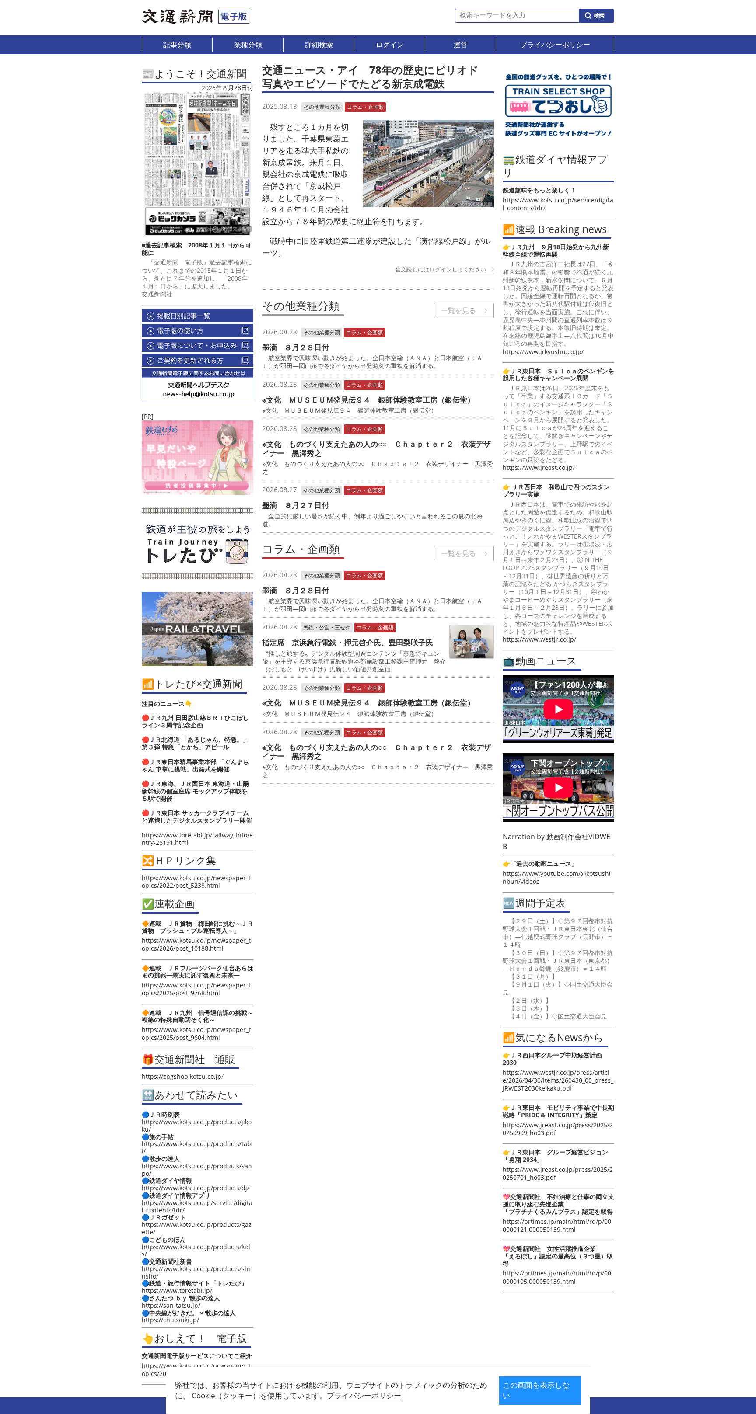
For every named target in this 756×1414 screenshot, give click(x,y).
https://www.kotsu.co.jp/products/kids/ (196, 1250)
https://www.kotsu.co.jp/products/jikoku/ (197, 1125)
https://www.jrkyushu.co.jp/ (543, 351)
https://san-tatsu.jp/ (171, 1305)
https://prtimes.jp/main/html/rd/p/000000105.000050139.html (557, 1277)
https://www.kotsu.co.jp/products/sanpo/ (197, 1170)
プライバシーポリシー (364, 1395)
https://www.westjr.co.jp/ (539, 639)
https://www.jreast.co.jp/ (539, 467)
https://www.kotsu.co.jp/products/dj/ (195, 1188)
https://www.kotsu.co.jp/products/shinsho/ (196, 1272)
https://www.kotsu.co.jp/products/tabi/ (196, 1147)
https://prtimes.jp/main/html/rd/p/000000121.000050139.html (557, 1225)
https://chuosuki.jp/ (170, 1320)
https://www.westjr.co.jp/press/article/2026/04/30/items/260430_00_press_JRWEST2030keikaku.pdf (558, 1080)
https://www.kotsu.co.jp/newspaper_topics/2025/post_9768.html (196, 989)
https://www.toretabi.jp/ (177, 1290)
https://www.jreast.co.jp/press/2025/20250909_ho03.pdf (558, 1129)
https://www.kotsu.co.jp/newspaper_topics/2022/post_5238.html (196, 881)
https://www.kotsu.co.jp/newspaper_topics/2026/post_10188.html (196, 944)
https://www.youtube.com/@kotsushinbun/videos (557, 877)
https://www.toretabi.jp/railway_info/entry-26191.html (197, 839)
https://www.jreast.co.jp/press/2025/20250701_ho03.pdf (558, 1173)
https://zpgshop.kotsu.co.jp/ (183, 1076)
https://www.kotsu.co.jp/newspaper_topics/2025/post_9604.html (196, 1033)
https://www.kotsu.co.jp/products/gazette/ (197, 1228)
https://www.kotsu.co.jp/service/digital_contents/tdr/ (197, 1206)
